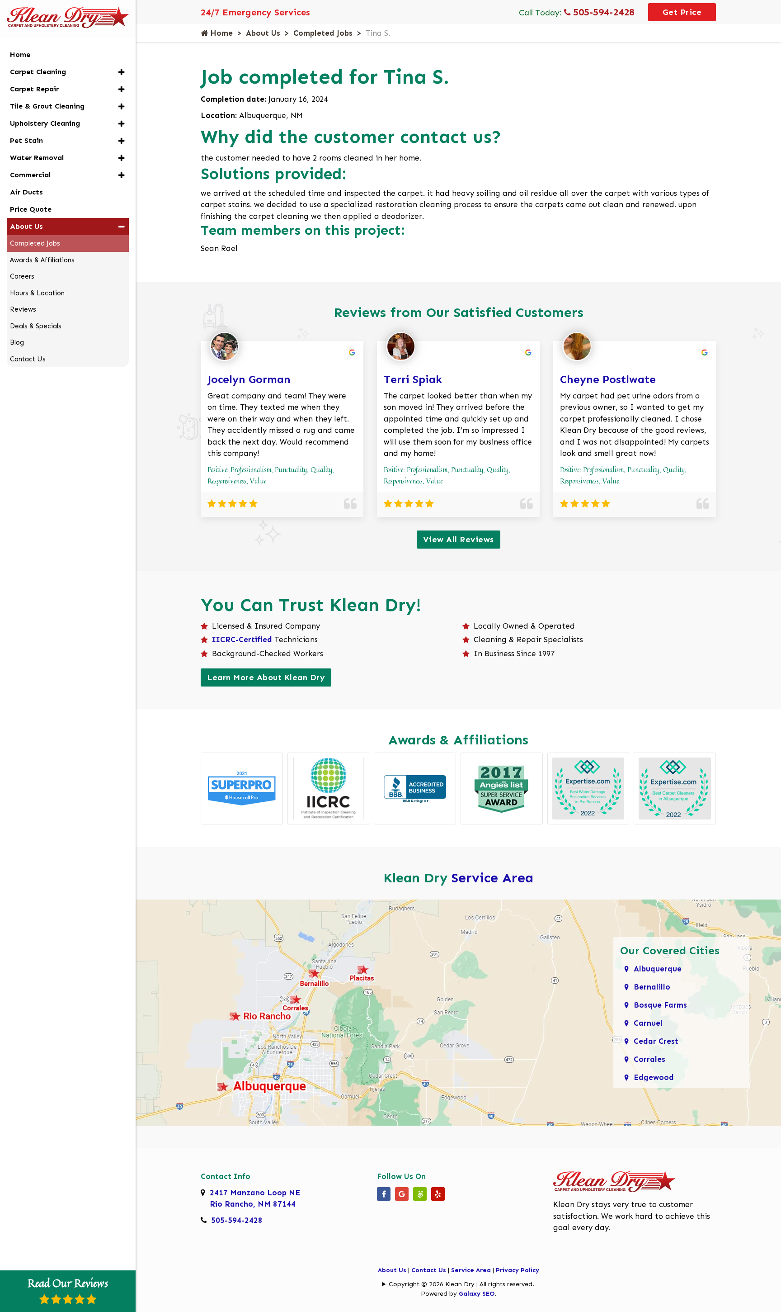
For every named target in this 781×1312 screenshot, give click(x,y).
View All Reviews (458, 540)
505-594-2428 (602, 12)
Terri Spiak (413, 379)
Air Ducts (26, 192)
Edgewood (654, 1077)
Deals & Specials (35, 326)
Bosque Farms (660, 1004)
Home (220, 33)
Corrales (649, 1059)
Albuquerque (658, 968)
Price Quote (31, 209)
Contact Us (428, 1270)
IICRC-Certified (242, 639)
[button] (121, 72)
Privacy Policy (517, 1270)
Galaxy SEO (476, 1294)
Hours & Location (37, 293)
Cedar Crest (656, 1041)
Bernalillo (652, 986)
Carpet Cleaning (38, 71)
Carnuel (648, 1023)
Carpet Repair (34, 89)
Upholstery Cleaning (45, 123)
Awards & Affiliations (42, 260)
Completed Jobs (323, 33)
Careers (22, 276)
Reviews (23, 309)
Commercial (30, 175)
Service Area (492, 878)
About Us (263, 33)
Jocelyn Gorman (249, 379)
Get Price (682, 12)
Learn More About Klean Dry (266, 677)
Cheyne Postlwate (608, 379)
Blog (17, 342)
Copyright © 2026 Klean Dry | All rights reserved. (461, 1284)
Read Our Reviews (68, 1283)
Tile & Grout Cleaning (47, 106)
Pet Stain (26, 140)
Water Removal (37, 157)
